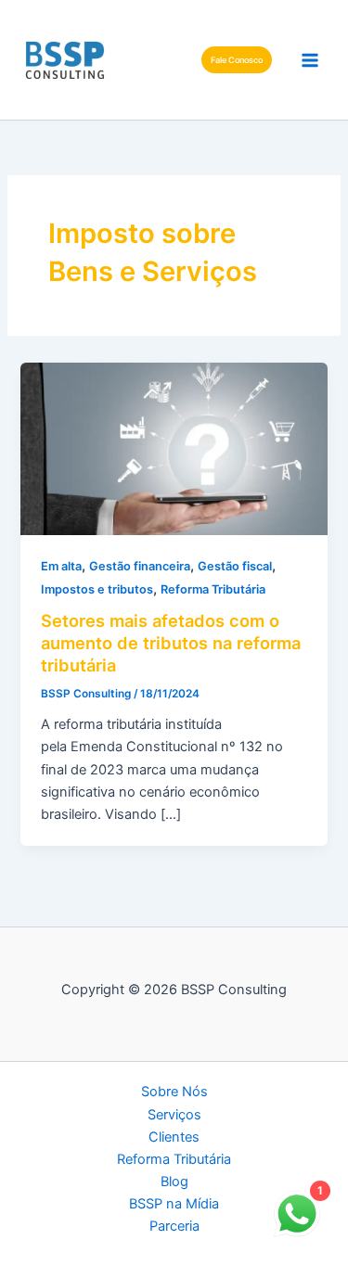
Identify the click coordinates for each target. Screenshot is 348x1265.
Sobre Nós (174, 1091)
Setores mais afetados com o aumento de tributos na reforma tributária (171, 642)
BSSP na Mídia (174, 1203)
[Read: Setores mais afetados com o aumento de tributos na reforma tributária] (173, 448)
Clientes (174, 1137)
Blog (174, 1181)
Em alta (61, 566)
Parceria (174, 1226)
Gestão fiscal (235, 566)
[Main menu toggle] (309, 60)
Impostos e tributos (97, 589)
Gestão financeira (139, 566)
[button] (236, 59)
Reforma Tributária (213, 589)
